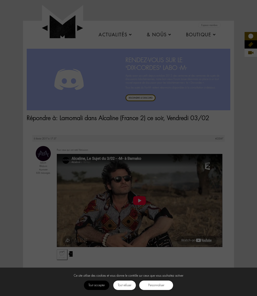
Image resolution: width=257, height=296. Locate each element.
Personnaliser (156, 285)
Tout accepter (96, 285)
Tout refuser (124, 285)
